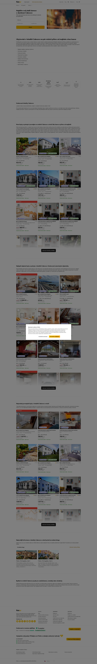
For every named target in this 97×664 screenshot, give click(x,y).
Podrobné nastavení (43, 336)
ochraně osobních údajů (36, 333)
